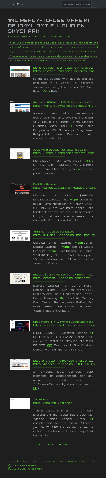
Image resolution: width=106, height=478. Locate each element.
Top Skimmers (43, 399)
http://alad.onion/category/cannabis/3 (65, 187)
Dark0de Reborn (44, 184)
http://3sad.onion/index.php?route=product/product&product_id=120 (65, 235)
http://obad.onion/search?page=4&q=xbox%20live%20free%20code (65, 153)
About (14, 461)
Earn (61, 461)
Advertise (49, 461)
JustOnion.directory (25, 466)
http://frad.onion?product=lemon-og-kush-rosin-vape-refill (65, 71)
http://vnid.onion (65, 402)
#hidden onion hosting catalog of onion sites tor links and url (48, 60)
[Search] (95, 4)
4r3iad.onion (27, 469)
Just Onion (17, 4)
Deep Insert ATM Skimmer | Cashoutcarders (63, 321)
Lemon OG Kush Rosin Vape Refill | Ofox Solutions (67, 67)
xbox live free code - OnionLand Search (60, 149)
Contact (35, 461)
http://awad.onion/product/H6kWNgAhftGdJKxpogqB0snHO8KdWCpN (65, 105)
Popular (72, 461)
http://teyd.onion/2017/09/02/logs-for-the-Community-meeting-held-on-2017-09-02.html (65, 364)
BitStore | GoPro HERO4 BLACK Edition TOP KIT (66, 274)
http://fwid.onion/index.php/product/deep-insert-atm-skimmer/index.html (65, 325)
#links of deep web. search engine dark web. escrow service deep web (54, 47)
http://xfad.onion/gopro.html (65, 278)
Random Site (87, 461)
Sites (24, 461)
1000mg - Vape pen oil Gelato (53, 231)
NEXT (67, 444)
